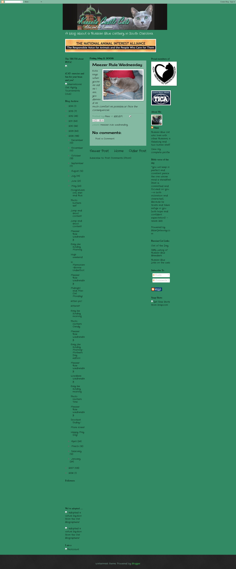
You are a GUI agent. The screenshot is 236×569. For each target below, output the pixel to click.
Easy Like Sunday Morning (76, 247)
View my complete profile (160, 151)
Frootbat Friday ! (76, 421)
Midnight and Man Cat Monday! (77, 292)
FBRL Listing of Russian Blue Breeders (159, 253)
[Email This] (93, 120)
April (74, 441)
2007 (71, 468)
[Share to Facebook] (100, 120)
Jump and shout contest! (76, 213)
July (73, 176)
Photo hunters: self (76, 203)
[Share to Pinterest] (103, 120)
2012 (71, 116)
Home (119, 151)
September (77, 163)
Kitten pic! (76, 301)
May (74, 186)
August (75, 171)
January (75, 459)
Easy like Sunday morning (76, 313)
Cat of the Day (159, 245)
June (74, 181)
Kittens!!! (75, 306)
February (76, 451)
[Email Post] (129, 116)
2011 (71, 121)
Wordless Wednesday (78, 378)
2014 (71, 106)
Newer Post (99, 151)
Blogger (136, 563)
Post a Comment (104, 138)
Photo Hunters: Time (76, 399)
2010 (71, 126)
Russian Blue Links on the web (160, 261)
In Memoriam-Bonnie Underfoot (78, 266)
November (77, 148)
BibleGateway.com (160, 232)
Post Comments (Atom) (118, 158)
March (75, 446)
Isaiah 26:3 (156, 221)
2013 (71, 111)
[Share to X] (98, 120)
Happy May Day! (77, 434)
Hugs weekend (77, 256)
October (76, 155)
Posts (157, 275)
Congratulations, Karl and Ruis (78, 193)
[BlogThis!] (96, 120)
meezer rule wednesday (114, 124)
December (77, 140)
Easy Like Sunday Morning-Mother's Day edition (77, 351)
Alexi (156, 127)
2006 (71, 473)
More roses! (78, 427)
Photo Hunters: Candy (76, 324)
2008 (71, 136)
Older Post (137, 151)
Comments (160, 280)
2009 (71, 131)
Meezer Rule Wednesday (78, 235)
